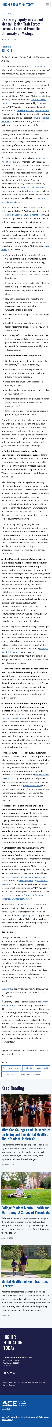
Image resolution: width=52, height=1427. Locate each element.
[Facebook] (11, 50)
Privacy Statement (10, 1385)
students (30, 191)
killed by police (26, 880)
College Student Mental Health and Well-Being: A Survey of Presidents (25, 1210)
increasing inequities (11, 718)
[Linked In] (3, 50)
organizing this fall (29, 915)
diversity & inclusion (11, 1068)
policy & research (10, 1074)
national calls (26, 904)
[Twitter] (7, 50)
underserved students (30, 1074)
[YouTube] (11, 1372)
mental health (42, 1068)
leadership (28, 1068)
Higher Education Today (18, 4)
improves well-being (32, 785)
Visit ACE (5, 1409)
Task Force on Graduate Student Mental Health (23, 214)
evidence (11, 904)
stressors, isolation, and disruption (33, 110)
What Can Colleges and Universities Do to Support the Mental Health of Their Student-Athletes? (25, 1134)
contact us (22, 1054)
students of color (27, 187)
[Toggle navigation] (47, 4)
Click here (6, 988)
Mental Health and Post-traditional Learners (25, 1283)
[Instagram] (14, 1372)
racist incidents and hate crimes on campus (26, 877)
